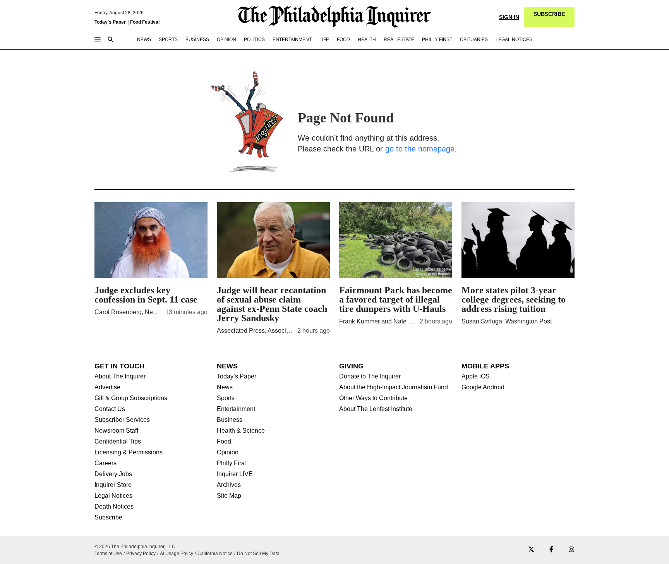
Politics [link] (254, 39)
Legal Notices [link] (514, 39)
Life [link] (324, 39)
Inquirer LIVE (235, 474)
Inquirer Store (113, 485)
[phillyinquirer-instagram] (571, 550)
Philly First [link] (437, 39)
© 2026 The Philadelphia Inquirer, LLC (134, 546)
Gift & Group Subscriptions (130, 398)
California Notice (215, 553)
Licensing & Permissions (128, 452)
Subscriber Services (122, 420)
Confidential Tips (117, 441)
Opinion (227, 452)
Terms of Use (108, 553)
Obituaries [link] (474, 39)
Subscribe (108, 517)
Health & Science (241, 431)
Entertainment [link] (292, 39)
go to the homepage (420, 148)
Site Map (229, 496)
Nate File (406, 321)
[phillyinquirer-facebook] (551, 550)
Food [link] (343, 39)
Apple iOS (475, 376)
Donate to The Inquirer (370, 376)
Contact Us (109, 409)
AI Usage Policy (176, 553)
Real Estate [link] (399, 39)
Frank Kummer (359, 321)
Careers (105, 463)
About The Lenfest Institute (375, 409)
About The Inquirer (120, 376)
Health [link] (367, 39)
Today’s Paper (236, 376)
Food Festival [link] (145, 22)
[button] (549, 17)
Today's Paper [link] (110, 22)
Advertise (107, 387)
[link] (549, 17)
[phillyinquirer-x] (531, 550)
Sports (226, 398)
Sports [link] (168, 39)
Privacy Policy (141, 553)
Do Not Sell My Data (258, 553)
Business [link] (197, 39)
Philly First (231, 463)
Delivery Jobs (113, 474)
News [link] (144, 39)
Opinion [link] (226, 39)
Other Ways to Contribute (373, 398)
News (225, 387)
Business (229, 420)
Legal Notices (113, 496)
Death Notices (114, 507)
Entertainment (236, 409)
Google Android (482, 387)
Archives (229, 485)
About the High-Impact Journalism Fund (393, 387)
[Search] (111, 40)
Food (224, 441)
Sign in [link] (509, 17)
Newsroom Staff (116, 431)
